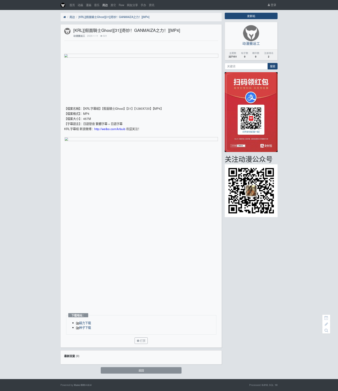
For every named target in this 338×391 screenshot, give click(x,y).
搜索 (272, 66)
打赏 (142, 340)
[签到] (326, 318)
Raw (121, 5)
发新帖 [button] (251, 16)
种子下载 (85, 327)
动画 (80, 5)
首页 (72, 5)
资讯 (151, 5)
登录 (273, 5)
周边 (105, 5)
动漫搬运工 (79, 36)
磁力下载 (85, 323)
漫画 (88, 5)
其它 (113, 5)
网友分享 (132, 5)
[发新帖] (326, 324)
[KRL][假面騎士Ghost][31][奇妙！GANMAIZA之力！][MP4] (113, 17)
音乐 (97, 5)
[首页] (64, 17)
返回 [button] (141, 370)
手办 (143, 5)
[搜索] (326, 330)
